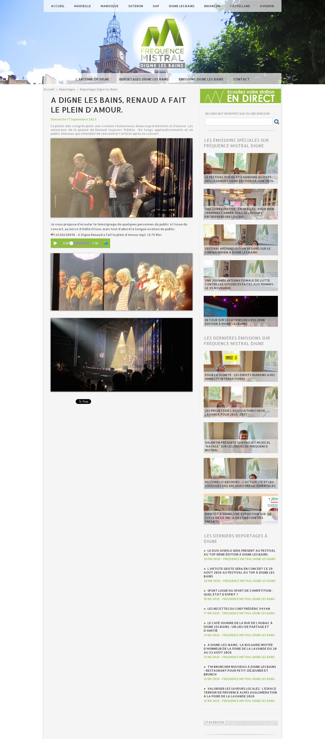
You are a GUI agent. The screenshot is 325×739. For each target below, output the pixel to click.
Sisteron (136, 6)
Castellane (240, 6)
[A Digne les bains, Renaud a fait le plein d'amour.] (121, 139)
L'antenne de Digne (93, 79)
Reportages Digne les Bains (144, 79)
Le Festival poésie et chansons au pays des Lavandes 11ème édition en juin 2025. (239, 179)
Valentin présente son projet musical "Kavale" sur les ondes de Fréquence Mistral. (238, 446)
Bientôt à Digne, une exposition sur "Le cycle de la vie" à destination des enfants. (238, 517)
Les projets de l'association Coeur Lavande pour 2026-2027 (235, 412)
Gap (156, 6)
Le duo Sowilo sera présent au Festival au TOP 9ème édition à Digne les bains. (240, 552)
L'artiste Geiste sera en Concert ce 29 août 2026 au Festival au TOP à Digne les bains (239, 572)
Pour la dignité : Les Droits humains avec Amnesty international (240, 377)
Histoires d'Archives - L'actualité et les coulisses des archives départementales (240, 484)
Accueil (58, 6)
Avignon (267, 6)
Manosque (110, 6)
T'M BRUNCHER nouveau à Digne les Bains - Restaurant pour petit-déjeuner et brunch (240, 670)
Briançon (212, 6)
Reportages (67, 89)
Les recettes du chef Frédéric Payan (238, 608)
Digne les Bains (182, 6)
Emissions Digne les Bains (201, 79)
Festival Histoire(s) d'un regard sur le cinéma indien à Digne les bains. (238, 250)
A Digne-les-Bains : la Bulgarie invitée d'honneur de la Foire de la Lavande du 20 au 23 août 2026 (240, 648)
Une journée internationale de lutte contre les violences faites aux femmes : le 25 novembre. (240, 284)
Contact (241, 79)
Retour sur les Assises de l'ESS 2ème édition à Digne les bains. (235, 322)
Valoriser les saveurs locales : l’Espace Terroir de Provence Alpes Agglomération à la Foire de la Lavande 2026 (240, 692)
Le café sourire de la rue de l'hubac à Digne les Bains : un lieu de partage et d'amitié (238, 626)
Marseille (83, 6)
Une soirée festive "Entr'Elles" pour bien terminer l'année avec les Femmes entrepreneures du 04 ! (239, 212)
